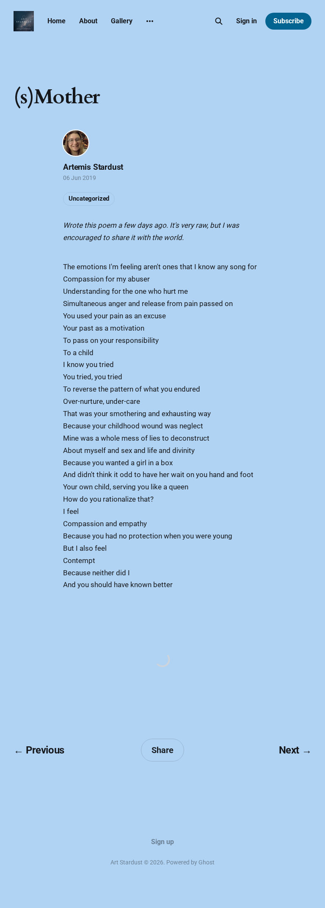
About (88, 21)
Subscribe (288, 21)
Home (56, 21)
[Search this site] (218, 21)
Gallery (121, 21)
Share (162, 750)
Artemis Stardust (93, 167)
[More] (149, 21)
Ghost (206, 862)
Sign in (246, 21)
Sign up (162, 842)
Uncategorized (89, 198)
